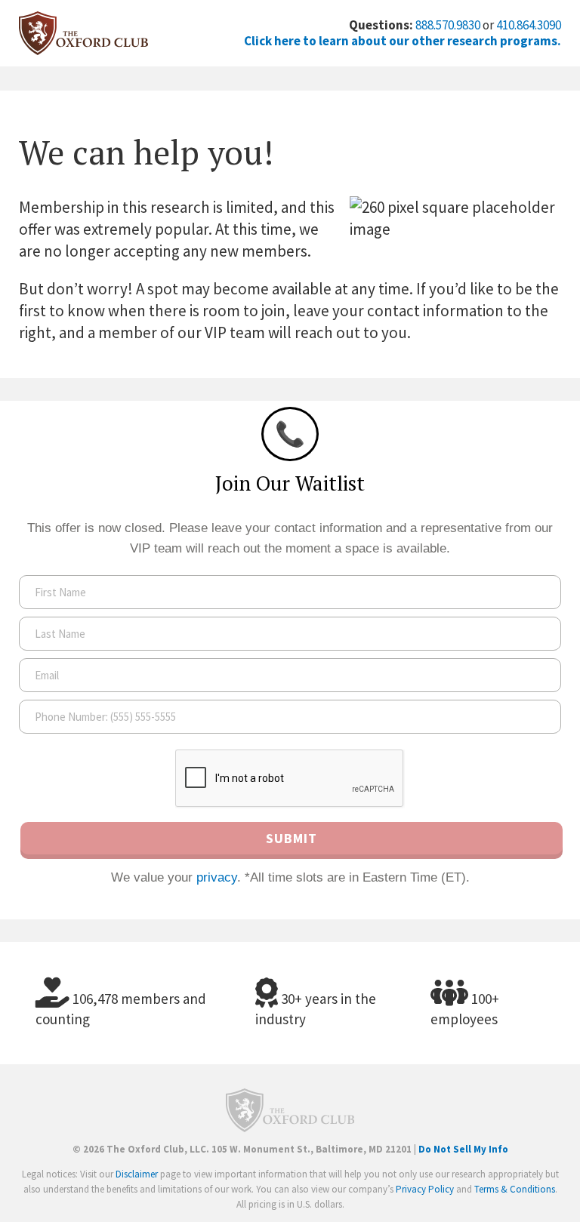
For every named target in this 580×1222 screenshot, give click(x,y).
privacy (216, 877)
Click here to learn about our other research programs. (402, 40)
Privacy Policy (425, 1189)
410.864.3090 (528, 25)
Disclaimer (137, 1174)
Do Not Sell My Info (463, 1149)
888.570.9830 (447, 25)
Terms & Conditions (514, 1189)
